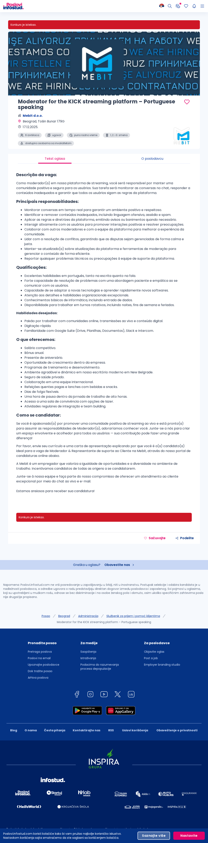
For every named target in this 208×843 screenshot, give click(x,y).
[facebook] (77, 695)
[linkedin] (131, 695)
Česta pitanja (54, 730)
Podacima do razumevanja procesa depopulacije (99, 667)
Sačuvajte (157, 538)
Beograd (64, 616)
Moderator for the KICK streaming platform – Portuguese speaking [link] (104, 622)
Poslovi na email (39, 658)
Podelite (187, 538)
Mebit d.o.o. (33, 115)
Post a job (151, 658)
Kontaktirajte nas (86, 730)
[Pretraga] (170, 6)
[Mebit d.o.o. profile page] (179, 135)
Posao (46, 616)
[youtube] (104, 695)
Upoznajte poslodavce (43, 665)
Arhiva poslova (38, 678)
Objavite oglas (154, 652)
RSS (111, 730)
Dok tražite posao (40, 671)
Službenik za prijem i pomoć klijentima (133, 616)
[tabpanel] (104, 334)
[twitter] (118, 695)
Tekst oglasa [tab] (55, 158)
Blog (13, 730)
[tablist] (104, 159)
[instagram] (90, 695)
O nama (31, 730)
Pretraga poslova (40, 652)
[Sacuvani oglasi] (186, 6)
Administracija (88, 616)
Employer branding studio (162, 665)
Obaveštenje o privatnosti (176, 730)
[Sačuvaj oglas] (187, 102)
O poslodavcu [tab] (152, 158)
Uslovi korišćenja (135, 730)
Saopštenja (88, 652)
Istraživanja (88, 658)
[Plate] (178, 6)
